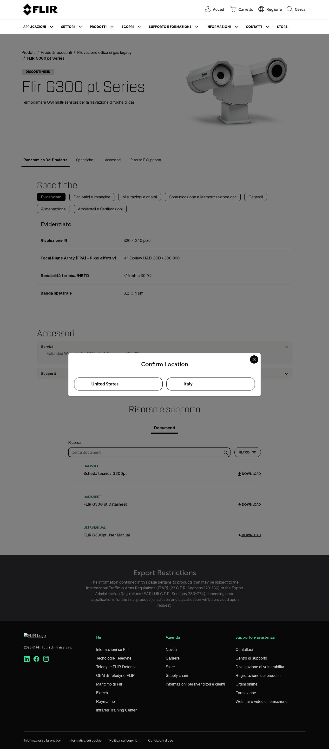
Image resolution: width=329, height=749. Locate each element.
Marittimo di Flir (109, 684)
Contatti (254, 27)
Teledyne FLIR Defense (116, 667)
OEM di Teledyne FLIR (115, 675)
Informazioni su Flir (112, 650)
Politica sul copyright (124, 740)
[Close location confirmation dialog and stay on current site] (254, 359)
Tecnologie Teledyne (114, 658)
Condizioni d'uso (160, 740)
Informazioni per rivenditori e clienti (195, 684)
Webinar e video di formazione (262, 701)
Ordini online (246, 684)
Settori (68, 27)
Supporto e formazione (170, 27)
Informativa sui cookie (85, 740)
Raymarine (105, 701)
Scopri (128, 27)
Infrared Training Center (116, 710)
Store (282, 27)
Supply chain (177, 675)
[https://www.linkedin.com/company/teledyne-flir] (27, 659)
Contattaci (244, 650)
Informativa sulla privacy (42, 740)
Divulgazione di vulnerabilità (260, 667)
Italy (188, 384)
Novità (171, 650)
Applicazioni (34, 27)
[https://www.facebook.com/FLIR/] (36, 659)
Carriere (173, 658)
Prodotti (98, 27)
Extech (102, 693)
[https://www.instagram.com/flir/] (46, 659)
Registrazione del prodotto (258, 675)
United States (104, 384)
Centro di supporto (251, 658)
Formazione (246, 693)
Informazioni (218, 27)
